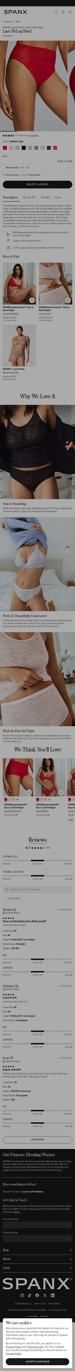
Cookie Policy (13, 1353)
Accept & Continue (37, 1362)
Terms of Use (35, 1347)
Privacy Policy (14, 1347)
